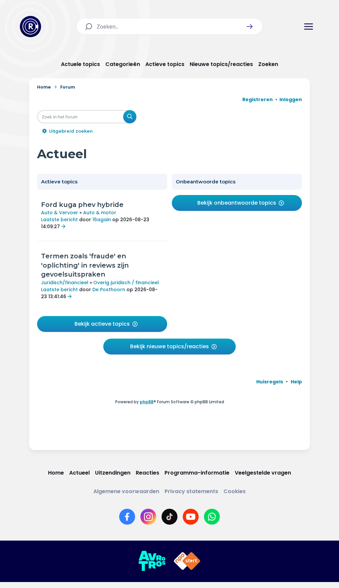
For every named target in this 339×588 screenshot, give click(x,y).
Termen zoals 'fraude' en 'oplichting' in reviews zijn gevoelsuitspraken (85, 265)
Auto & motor (99, 212)
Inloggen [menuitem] (290, 99)
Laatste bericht (59, 219)
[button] (249, 26)
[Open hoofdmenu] (308, 26)
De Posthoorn (108, 289)
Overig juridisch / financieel (126, 282)
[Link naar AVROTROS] (152, 561)
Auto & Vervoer (59, 212)
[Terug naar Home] (30, 26)
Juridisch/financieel (64, 282)
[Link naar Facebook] (127, 517)
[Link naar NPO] (187, 561)
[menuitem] (269, 381)
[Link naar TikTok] (169, 517)
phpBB (147, 402)
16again (101, 219)
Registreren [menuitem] (257, 99)
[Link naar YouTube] (191, 517)
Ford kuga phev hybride (82, 205)
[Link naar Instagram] (148, 517)
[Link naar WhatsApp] (212, 517)
